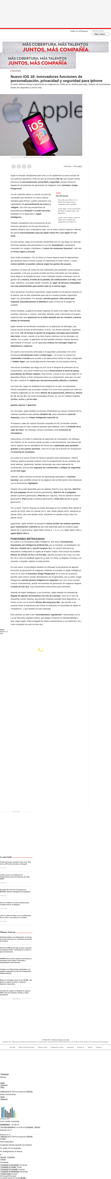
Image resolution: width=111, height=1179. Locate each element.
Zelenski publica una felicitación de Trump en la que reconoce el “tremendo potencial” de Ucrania (16, 939)
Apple (2, 629)
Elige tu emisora (99, 34)
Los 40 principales (39, 1052)
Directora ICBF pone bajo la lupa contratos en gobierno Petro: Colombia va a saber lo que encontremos (16, 950)
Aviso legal (12, 1047)
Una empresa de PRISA (11, 1054)
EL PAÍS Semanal (75, 1055)
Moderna (40, 1058)
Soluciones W (80, 1047)
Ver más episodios (8, 1127)
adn (86, 1052)
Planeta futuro (85, 1055)
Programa (84, 31)
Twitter (19, 166)
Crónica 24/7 (5, 1119)
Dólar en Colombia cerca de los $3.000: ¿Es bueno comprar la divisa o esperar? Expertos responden (16, 982)
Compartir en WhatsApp (10, 1172)
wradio (51, 1055)
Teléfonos (90, 1047)
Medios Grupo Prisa (11, 1060)
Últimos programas (19, 1092)
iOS (1, 633)
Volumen (4, 1085)
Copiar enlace (6, 1174)
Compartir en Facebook (10, 1165)
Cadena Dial (67, 1055)
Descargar (4, 1176)
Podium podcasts (50, 1058)
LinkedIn (24, 166)
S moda (68, 1058)
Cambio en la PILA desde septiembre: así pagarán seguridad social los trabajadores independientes (15, 971)
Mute (2, 1083)
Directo (29, 1092)
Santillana (49, 1052)
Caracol (94, 1052)
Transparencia (70, 1047)
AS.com (79, 1052)
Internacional (16, 71)
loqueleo (78, 1058)
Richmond (29, 1058)
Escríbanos (99, 1047)
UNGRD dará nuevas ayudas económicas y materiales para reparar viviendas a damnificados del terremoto (16, 960)
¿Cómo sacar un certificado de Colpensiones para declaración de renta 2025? (15, 877)
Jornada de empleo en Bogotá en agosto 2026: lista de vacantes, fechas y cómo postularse (15, 993)
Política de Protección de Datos (26, 1047)
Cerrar (3, 1139)
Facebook (13, 166)
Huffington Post (33, 1055)
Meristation (89, 1058)
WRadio (55, 32)
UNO (44, 1055)
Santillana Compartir (62, 1052)
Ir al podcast (20, 1127)
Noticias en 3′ (6, 1092)
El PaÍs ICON (59, 1058)
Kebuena (93, 1055)
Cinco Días (59, 1055)
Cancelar (11, 1157)
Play (2, 1087)
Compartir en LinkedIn (9, 1169)
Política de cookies (42, 1047)
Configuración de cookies (57, 1047)
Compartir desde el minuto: (12, 1178)
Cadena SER (72, 1052)
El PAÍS (30, 1052)
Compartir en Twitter (8, 1167)
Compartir (29, 1127)
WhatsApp (29, 166)
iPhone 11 (4, 631)
